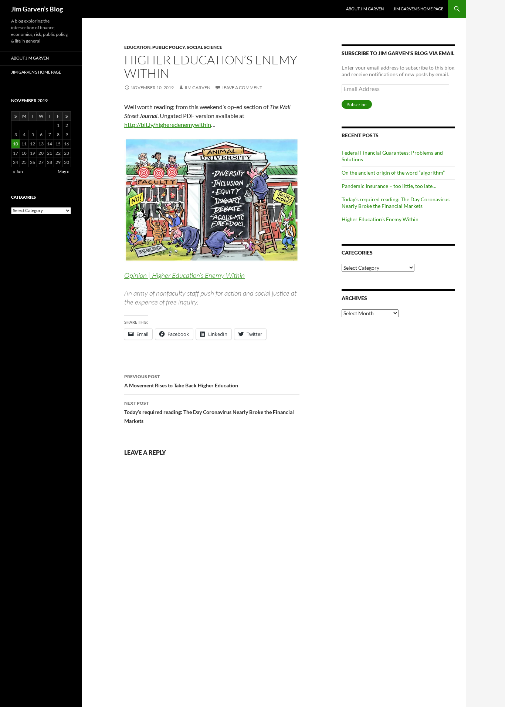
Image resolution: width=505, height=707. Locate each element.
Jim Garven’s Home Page (418, 8)
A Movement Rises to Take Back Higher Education (181, 381)
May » (63, 171)
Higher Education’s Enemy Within (380, 219)
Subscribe (356, 104)
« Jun (18, 171)
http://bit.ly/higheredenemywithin (167, 124)
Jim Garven (197, 87)
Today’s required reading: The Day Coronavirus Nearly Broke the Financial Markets (209, 412)
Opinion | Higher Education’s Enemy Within (184, 275)
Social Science (204, 47)
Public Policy (168, 47)
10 (15, 144)
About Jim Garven (365, 8)
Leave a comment (241, 87)
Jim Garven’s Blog (37, 9)
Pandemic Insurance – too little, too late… (389, 186)
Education (137, 47)
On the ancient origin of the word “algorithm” (393, 172)
